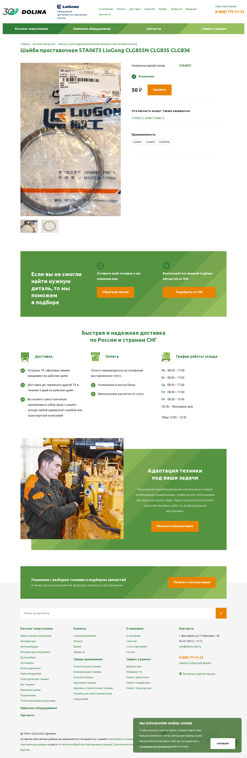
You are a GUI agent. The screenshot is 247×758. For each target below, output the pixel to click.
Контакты (104, 14)
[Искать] (221, 613)
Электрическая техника (34, 679)
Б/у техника (27, 684)
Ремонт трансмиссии (138, 688)
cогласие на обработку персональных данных (85, 744)
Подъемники (28, 695)
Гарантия (149, 9)
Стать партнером (136, 646)
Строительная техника (87, 666)
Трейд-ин (176, 9)
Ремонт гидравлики (138, 682)
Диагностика (134, 666)
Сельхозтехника (83, 677)
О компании (106, 9)
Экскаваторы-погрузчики (35, 652)
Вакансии (191, 9)
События (131, 641)
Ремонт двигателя (137, 677)
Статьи (130, 652)
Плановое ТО (134, 671)
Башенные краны (30, 689)
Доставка (135, 9)
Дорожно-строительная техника (93, 688)
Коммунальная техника (87, 671)
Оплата (121, 9)
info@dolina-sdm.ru (190, 646)
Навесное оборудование (38, 708)
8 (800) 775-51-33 (229, 12)
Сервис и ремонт (138, 659)
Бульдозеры (28, 657)
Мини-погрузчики (30, 673)
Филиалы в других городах (199, 673)
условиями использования (155, 746)
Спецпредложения (84, 635)
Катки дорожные (30, 668)
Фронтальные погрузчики (36, 635)
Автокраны (27, 662)
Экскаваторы (28, 641)
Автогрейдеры (29, 646)
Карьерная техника (84, 682)
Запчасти (27, 715)
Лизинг (163, 9)
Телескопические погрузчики (37, 700)
